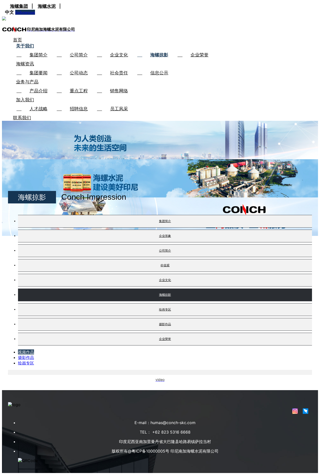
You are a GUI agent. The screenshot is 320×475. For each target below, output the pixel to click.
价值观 (165, 265)
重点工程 (79, 90)
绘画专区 (165, 309)
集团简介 (39, 54)
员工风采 (119, 108)
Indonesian (25, 12)
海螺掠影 (159, 54)
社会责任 (119, 72)
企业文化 (119, 54)
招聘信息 (79, 108)
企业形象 (165, 236)
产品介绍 (39, 90)
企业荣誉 (199, 54)
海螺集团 (19, 6)
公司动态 (79, 72)
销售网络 (119, 90)
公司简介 (79, 54)
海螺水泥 (47, 6)
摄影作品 (165, 324)
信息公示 (159, 72)
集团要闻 (39, 72)
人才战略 (39, 108)
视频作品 (26, 351)
